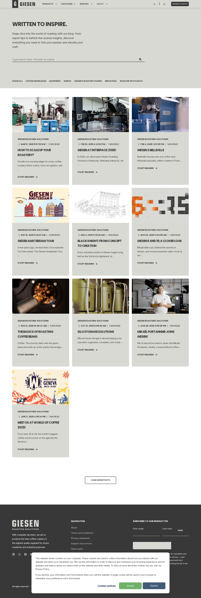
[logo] (25, 525)
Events (67, 81)
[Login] (164, 4)
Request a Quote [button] (180, 4)
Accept (130, 585)
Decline (154, 585)
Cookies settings (107, 585)
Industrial (111, 81)
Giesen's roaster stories (88, 81)
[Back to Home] (23, 4)
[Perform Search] (140, 59)
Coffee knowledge (36, 81)
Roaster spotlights (131, 81)
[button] (100, 480)
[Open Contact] (154, 4)
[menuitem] (56, 4)
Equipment (55, 81)
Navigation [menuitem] (78, 521)
